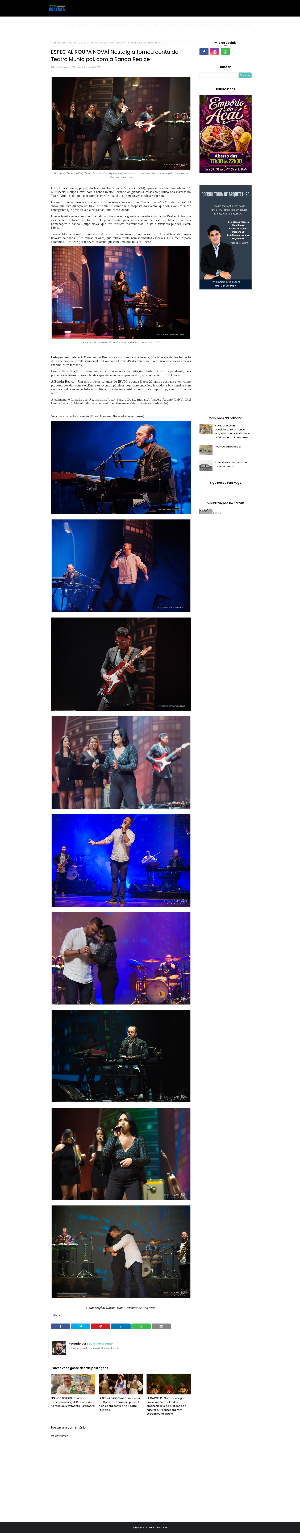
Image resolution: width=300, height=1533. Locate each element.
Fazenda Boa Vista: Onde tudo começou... (231, 464)
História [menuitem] (171, 24)
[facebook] (204, 51)
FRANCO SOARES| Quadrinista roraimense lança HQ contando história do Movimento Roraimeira (73, 1402)
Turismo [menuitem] (156, 24)
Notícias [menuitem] (83, 24)
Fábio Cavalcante (62, 67)
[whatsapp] (225, 51)
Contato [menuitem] (246, 24)
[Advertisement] (225, 353)
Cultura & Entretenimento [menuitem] (112, 24)
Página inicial (57, 42)
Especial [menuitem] (186, 24)
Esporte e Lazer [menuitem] (205, 24)
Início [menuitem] (69, 24)
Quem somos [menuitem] (228, 24)
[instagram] (214, 51)
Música (69, 42)
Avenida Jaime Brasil (228, 446)
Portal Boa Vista (159, 1527)
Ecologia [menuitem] (140, 24)
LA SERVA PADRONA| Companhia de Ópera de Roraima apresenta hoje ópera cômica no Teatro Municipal (120, 1404)
